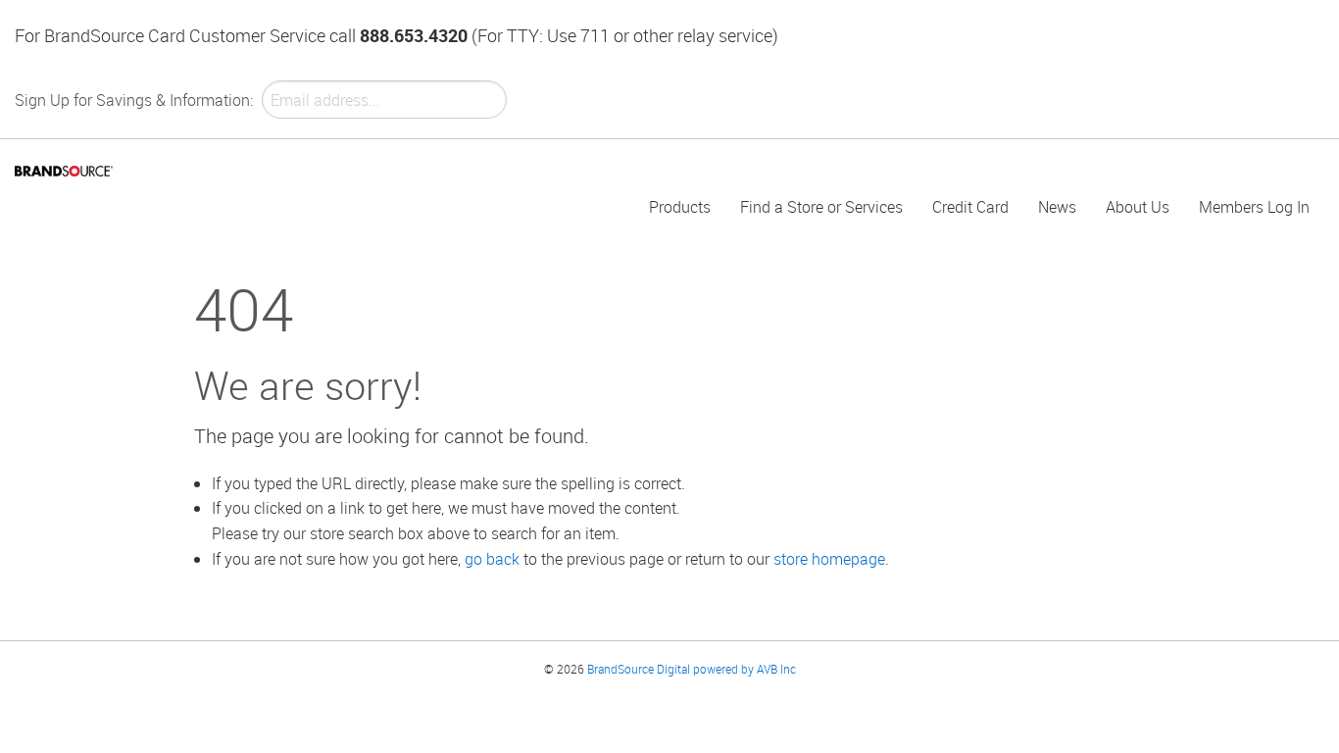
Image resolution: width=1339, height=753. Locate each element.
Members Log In (1254, 207)
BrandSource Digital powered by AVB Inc (691, 669)
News (1057, 207)
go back (492, 559)
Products (680, 207)
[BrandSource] (64, 169)
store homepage (829, 559)
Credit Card (970, 207)
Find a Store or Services (821, 207)
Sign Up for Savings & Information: (134, 100)
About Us (1137, 207)
